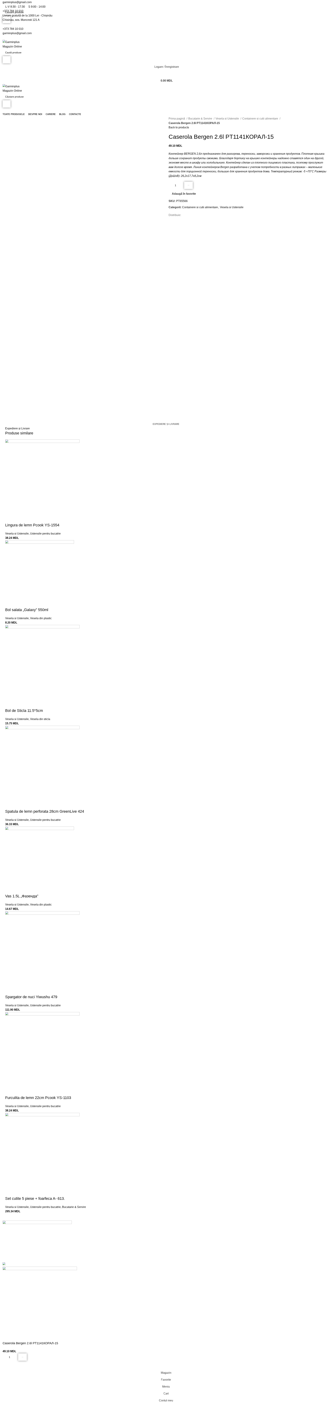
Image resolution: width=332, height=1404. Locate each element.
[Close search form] (4, 4)
